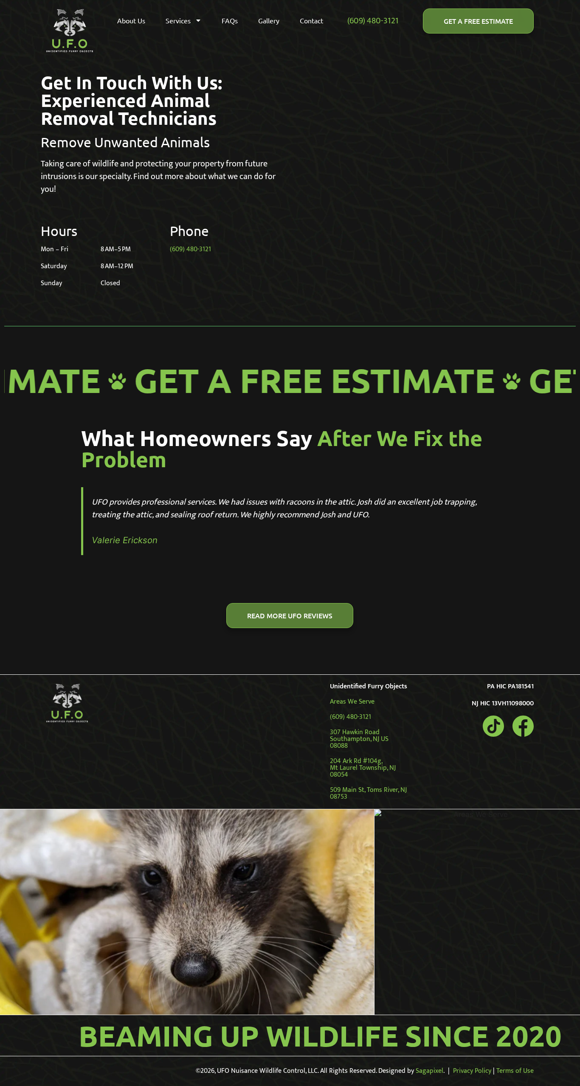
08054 (339, 774)
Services (178, 20)
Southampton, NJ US (359, 739)
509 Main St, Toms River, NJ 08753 (368, 793)
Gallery (268, 20)
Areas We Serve (352, 701)
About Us (131, 20)
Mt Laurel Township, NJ (363, 768)
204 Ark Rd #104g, (356, 761)
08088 (339, 746)
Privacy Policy (472, 1071)
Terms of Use (515, 1071)
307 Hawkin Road (355, 732)
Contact (311, 20)
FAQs (230, 20)
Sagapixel (429, 1071)
